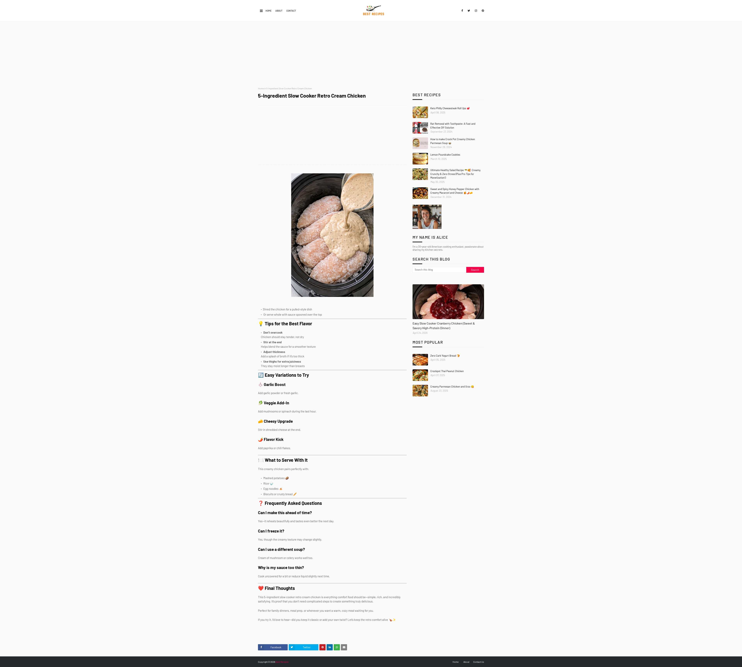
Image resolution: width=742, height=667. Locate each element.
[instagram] (475, 10)
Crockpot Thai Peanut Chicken (447, 371)
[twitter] (468, 10)
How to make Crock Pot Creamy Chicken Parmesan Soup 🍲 (452, 141)
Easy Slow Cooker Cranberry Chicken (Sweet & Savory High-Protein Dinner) (444, 325)
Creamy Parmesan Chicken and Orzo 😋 (452, 386)
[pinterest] (482, 10)
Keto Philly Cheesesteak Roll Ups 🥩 (450, 108)
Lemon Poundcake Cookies (445, 154)
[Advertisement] (371, 54)
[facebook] (462, 10)
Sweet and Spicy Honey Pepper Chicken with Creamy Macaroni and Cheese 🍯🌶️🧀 (454, 190)
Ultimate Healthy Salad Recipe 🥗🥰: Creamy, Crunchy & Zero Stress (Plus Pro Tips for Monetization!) (455, 174)
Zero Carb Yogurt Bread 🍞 (445, 355)
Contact (291, 10)
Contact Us (478, 661)
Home (268, 10)
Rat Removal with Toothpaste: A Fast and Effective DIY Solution (452, 125)
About (279, 10)
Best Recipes (282, 661)
